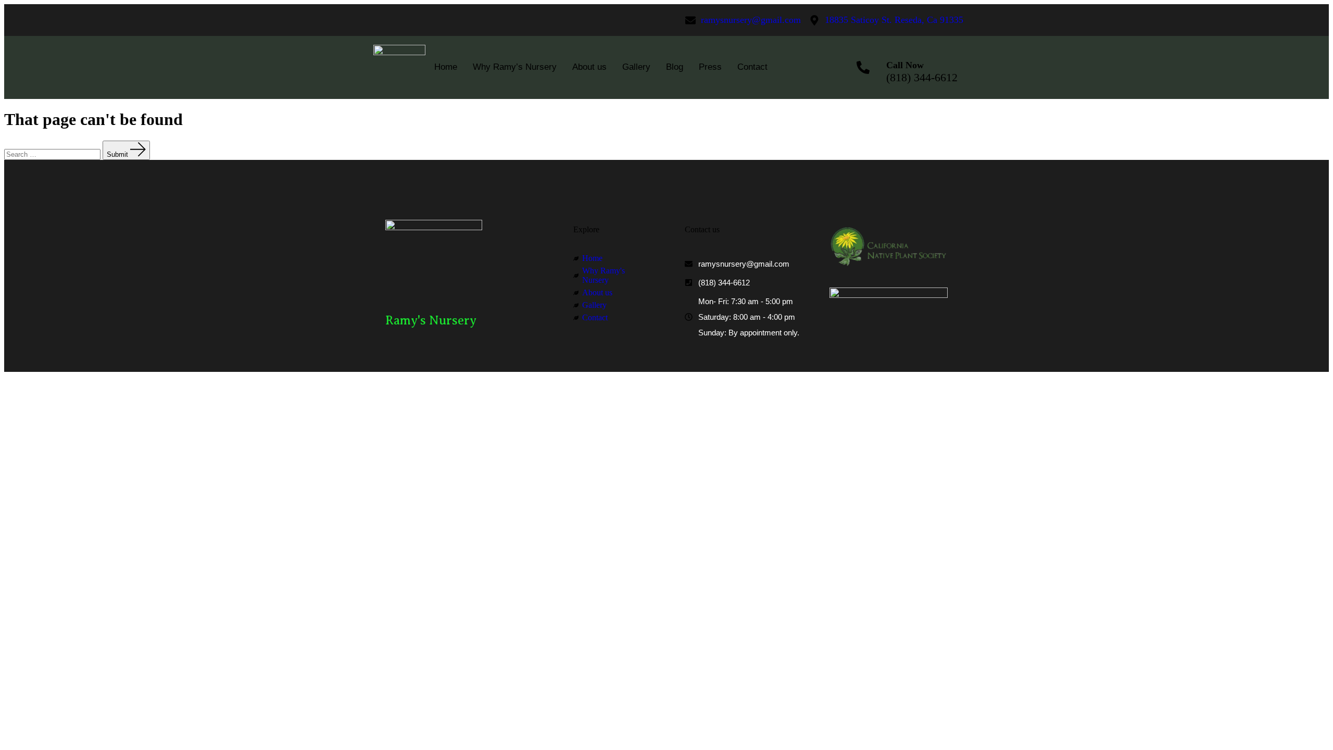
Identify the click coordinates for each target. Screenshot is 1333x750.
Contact (752, 67)
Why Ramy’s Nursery (515, 67)
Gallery (636, 67)
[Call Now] (863, 67)
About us (589, 67)
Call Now (905, 65)
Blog (674, 67)
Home (445, 67)
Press (710, 67)
